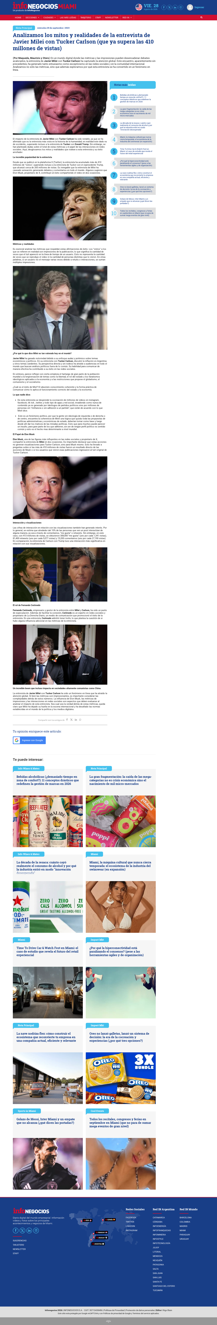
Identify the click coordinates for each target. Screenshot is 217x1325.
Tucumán (158, 1290)
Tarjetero (85, 17)
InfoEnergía (159, 1226)
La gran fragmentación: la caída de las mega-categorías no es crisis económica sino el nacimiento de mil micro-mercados (136, 112)
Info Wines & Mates (28, 768)
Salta (156, 1269)
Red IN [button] (126, 17)
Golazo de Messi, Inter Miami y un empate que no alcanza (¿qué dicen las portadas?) (136, 201)
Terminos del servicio (141, 1313)
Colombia (185, 1222)
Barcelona (186, 1217)
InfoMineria (159, 1234)
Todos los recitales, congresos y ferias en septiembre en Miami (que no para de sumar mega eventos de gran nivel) (136, 213)
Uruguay (184, 1239)
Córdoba (157, 1222)
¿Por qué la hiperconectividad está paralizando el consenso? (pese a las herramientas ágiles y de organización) (136, 163)
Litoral (157, 1252)
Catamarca (159, 1217)
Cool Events (97, 1110)
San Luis (157, 1277)
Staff (98, 17)
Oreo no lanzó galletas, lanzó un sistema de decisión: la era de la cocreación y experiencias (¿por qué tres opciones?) (137, 189)
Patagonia (158, 1264)
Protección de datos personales (140, 1310)
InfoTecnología (161, 1243)
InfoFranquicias (162, 1230)
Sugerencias (19, 1240)
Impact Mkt (97, 939)
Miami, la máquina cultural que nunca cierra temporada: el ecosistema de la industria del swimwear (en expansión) (136, 139)
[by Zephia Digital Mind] (108, 1321)
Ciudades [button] (48, 17)
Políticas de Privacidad (114, 1310)
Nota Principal (24, 27)
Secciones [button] (31, 17)
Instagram (131, 1230)
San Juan (158, 1273)
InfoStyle (158, 1239)
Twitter (130, 1222)
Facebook (131, 1217)
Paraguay (185, 1234)
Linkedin (130, 1226)
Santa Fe (157, 1282)
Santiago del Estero (164, 1286)
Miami (94, 854)
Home (18, 17)
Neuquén (157, 1260)
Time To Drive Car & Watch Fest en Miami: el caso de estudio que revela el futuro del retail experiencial (136, 151)
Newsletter (111, 17)
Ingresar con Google (32, 740)
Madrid (183, 1226)
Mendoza (158, 1256)
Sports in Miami (27, 1110)
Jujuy (156, 1247)
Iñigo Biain (167, 1310)
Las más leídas (68, 17)
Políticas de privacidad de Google (117, 1313)
